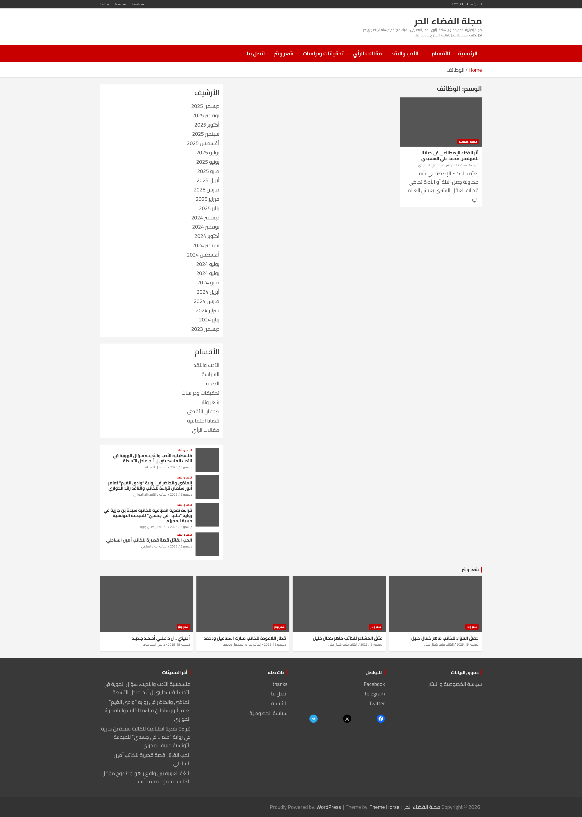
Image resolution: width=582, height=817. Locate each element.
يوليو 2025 (207, 152)
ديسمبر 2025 (205, 106)
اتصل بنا (256, 53)
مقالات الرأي (367, 53)
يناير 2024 (209, 319)
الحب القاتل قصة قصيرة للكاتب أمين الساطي (149, 540)
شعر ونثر (284, 53)
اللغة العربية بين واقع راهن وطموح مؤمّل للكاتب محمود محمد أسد (146, 777)
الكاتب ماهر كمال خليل (439, 644)
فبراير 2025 (207, 199)
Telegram (121, 4)
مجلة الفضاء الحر (448, 21)
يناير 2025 (209, 208)
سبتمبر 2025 (205, 134)
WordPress (328, 807)
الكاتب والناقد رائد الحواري (150, 494)
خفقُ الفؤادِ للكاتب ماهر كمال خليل (445, 638)
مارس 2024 (206, 301)
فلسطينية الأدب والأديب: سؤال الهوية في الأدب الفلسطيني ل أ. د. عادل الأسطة (152, 458)
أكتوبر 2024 (206, 236)
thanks (280, 684)
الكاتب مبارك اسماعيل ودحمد (242, 644)
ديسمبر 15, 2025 (181, 467)
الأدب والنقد (405, 53)
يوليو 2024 (207, 264)
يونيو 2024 (207, 273)
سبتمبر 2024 (205, 245)
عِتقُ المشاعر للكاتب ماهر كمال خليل (347, 638)
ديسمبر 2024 (205, 217)
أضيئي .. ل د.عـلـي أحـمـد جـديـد (161, 638)
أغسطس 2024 (203, 255)
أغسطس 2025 (203, 143)
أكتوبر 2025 (206, 125)
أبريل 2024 (208, 292)
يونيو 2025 (207, 162)
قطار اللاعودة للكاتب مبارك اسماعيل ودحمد (245, 638)
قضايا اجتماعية (468, 141)
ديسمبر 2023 (205, 329)
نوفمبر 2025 (205, 115)
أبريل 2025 (208, 180)
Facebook (138, 4)
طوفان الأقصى (203, 411)
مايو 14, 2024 (469, 165)
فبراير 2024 (207, 310)
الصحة (212, 383)
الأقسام (440, 53)
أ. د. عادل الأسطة (156, 467)
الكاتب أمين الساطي (154, 546)
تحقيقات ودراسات (323, 53)
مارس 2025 (206, 189)
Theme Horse (384, 807)
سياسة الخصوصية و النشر (455, 684)
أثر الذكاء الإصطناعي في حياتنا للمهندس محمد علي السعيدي (450, 156)
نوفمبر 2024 (205, 227)
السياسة (210, 374)
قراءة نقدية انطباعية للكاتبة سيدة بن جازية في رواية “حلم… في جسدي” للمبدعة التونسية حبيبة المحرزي (148, 515)
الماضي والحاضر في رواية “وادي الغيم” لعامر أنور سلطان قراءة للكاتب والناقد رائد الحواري (150, 485)
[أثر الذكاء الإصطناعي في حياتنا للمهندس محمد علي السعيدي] (441, 122)
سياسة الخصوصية (268, 713)
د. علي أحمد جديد (154, 644)
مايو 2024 (208, 282)
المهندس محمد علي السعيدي (437, 165)
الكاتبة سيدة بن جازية (153, 527)
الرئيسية (467, 53)
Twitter (104, 4)
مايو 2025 (208, 171)
